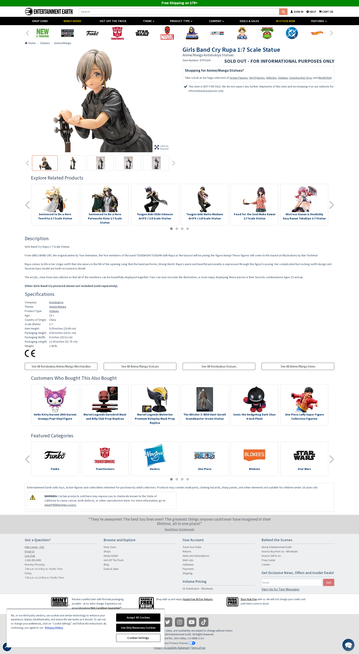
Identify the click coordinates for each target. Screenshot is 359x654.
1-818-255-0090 (33, 560)
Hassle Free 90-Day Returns (198, 599)
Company (215, 21)
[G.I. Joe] (217, 33)
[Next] (331, 32)
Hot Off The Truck (113, 21)
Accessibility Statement (176, 648)
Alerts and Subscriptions (196, 556)
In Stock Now (285, 21)
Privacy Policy (54, 627)
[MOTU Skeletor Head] (192, 33)
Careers (266, 564)
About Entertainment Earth (277, 547)
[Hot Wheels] (316, 33)
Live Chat (30, 556)
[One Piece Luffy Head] (242, 33)
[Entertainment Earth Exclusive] (67, 33)
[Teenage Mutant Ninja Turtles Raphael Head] (267, 33)
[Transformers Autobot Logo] (117, 33)
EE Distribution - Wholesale (198, 588)
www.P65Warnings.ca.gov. (60, 505)
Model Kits (324, 78)
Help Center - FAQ (34, 547)
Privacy (158, 648)
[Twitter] (167, 622)
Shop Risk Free (249, 599)
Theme (147, 21)
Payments (188, 569)
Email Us (29, 551)
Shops (107, 551)
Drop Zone (110, 547)
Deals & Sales (249, 21)
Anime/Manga (57, 307)
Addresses (188, 564)
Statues (283, 78)
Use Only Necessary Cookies (138, 627)
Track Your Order (192, 547)
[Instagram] (179, 622)
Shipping (187, 573)
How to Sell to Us (271, 556)
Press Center (268, 560)
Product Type (180, 21)
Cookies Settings (138, 638)
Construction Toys (300, 78)
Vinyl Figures (257, 78)
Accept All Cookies (138, 617)
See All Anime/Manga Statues (140, 366)
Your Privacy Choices (176, 643)
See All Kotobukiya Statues (219, 366)
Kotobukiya (56, 302)
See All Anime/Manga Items (298, 366)
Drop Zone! (40, 21)
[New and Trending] (42, 33)
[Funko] (92, 33)
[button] (348, 645)
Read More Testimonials (179, 529)
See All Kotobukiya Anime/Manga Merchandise (61, 366)
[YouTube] (191, 622)
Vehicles (271, 78)
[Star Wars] (142, 33)
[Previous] (27, 32)
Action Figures (239, 78)
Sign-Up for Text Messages (280, 589)
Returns (187, 551)
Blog (106, 564)
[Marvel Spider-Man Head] (167, 33)
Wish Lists (188, 560)
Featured (318, 21)
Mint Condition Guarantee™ (106, 608)
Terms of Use (198, 648)
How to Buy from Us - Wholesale (280, 551)
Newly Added (72, 21)
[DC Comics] (291, 33)
